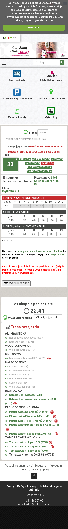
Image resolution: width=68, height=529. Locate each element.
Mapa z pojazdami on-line (51, 98)
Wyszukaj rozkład (20, 318)
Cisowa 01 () (18, 366)
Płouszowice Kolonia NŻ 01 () (29, 411)
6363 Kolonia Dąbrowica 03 (46, 181)
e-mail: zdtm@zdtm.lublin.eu (34, 504)
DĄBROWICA (48, 163)
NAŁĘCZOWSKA (32, 163)
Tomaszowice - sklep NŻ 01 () (29, 446)
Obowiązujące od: (47, 317)
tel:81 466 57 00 (34, 500)
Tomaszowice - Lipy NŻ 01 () (29, 442)
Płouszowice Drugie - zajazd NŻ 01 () (34, 424)
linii (42, 132)
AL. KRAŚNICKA (23, 159)
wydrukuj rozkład (19, 283)
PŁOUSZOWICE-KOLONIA (39, 167)
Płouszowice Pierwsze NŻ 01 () (30, 416)
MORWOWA (57, 159)
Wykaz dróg (51, 117)
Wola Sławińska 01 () (23, 386)
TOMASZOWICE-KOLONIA (39, 171)
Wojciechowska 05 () (23, 349)
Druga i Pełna (56, 254)
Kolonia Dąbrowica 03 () (26, 394)
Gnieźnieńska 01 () (22, 378)
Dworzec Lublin (17, 80)
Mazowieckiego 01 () (23, 370)
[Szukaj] (62, 62)
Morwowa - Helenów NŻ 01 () (28, 358)
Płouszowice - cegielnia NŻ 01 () (31, 420)
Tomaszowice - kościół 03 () (28, 450)
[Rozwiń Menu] (4, 63)
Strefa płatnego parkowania (17, 98)
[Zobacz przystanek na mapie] (6, 338)
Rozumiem (34, 27)
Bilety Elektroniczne (51, 80)
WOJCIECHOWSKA (41, 159)
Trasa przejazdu (25, 327)
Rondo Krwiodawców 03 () (26, 337)
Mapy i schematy (17, 117)
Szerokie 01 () (19, 382)
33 (10, 164)
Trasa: (33, 132)
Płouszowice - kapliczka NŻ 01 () (31, 433)
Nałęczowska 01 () (22, 341)
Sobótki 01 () (19, 374)
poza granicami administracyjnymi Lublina (39, 251)
